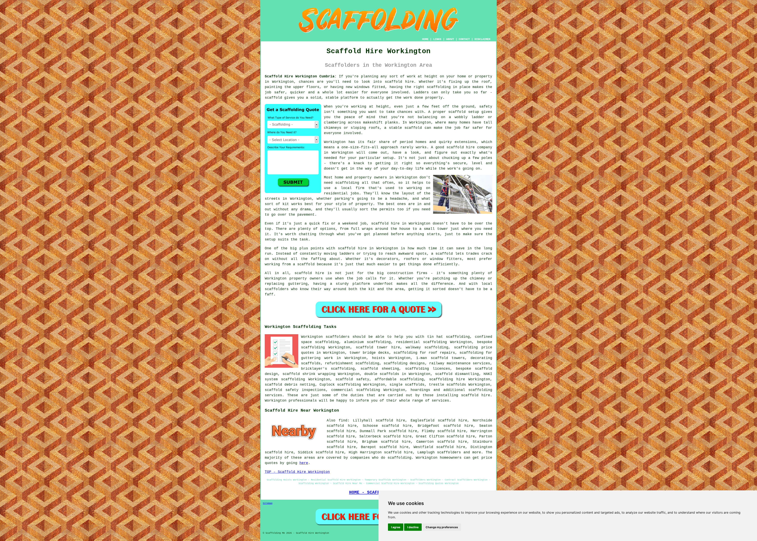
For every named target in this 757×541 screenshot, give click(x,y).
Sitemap (267, 503)
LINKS (437, 39)
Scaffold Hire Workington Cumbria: (301, 76)
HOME (425, 39)
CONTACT (464, 39)
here (303, 463)
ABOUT (450, 39)
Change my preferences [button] (442, 527)
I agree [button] (395, 527)
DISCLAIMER (482, 39)
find (343, 420)
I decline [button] (413, 527)
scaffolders (338, 337)
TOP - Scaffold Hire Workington (297, 472)
